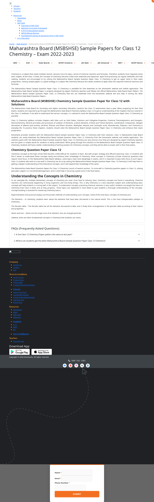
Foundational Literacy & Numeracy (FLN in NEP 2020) (42, 36)
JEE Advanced (103, 63)
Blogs (19, 20)
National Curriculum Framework (34, 28)
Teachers (17, 8)
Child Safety (18, 282)
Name (58, 472)
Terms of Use (18, 277)
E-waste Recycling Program (24, 285)
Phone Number (62, 483)
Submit (77, 494)
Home (11, 44)
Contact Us (17, 265)
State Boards (21, 44)
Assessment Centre (21, 295)
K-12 (15, 325)
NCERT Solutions (65, 63)
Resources (17, 15)
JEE (14, 330)
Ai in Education (23, 38)
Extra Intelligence (21, 334)
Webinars (17, 317)
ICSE (28, 63)
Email (58, 478)
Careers (16, 267)
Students (17, 11)
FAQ (14, 270)
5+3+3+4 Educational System (32, 31)
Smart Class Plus (19, 292)
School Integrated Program (24, 297)
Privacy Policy (18, 280)
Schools (16, 6)
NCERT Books (137, 63)
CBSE (15, 63)
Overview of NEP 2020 (30, 25)
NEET (120, 63)
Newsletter (21, 18)
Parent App (17, 302)
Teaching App (18, 341)
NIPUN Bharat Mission (30, 33)
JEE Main (85, 63)
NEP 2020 (21, 23)
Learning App (18, 300)
